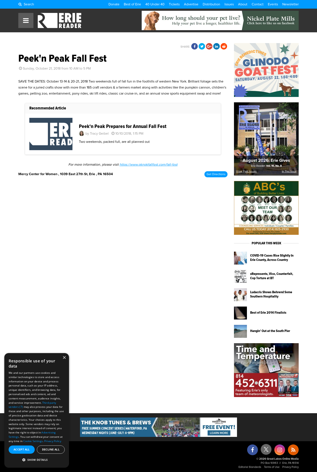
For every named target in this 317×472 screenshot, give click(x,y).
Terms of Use (271, 467)
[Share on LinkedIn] (216, 46)
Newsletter (290, 4)
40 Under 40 (155, 4)
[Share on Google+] (209, 46)
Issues (229, 4)
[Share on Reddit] (224, 46)
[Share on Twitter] (202, 46)
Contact (258, 4)
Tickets (174, 4)
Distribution (211, 4)
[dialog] (36, 410)
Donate (113, 4)
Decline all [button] (51, 449)
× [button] (64, 357)
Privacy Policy (290, 467)
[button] (37, 459)
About (242, 4)
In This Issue (289, 171)
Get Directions (216, 174)
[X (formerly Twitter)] (266, 451)
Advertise (191, 4)
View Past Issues (246, 171)
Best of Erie (132, 4)
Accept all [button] (22, 449)
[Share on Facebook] (194, 46)
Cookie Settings (33, 441)
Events (273, 4)
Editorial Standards (250, 467)
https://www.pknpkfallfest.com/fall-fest (148, 164)
